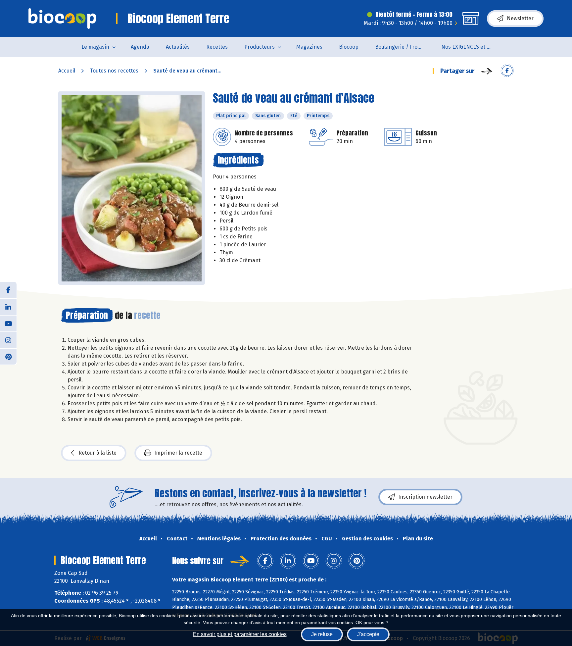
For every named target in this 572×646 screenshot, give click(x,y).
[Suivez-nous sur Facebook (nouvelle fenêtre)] (8, 290)
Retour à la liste (97, 453)
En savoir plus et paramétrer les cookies (240, 634)
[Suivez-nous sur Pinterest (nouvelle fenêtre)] (8, 356)
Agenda (140, 47)
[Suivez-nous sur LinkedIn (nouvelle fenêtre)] (8, 306)
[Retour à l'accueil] (62, 18)
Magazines (309, 47)
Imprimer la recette (178, 453)
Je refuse (322, 634)
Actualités (178, 47)
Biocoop (348, 47)
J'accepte (368, 634)
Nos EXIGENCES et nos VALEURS (470, 47)
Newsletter (520, 18)
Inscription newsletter (425, 497)
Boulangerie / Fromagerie (404, 47)
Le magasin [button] (95, 47)
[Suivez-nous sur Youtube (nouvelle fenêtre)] (8, 323)
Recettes (217, 47)
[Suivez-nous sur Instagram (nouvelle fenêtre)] (8, 339)
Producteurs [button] (259, 47)
